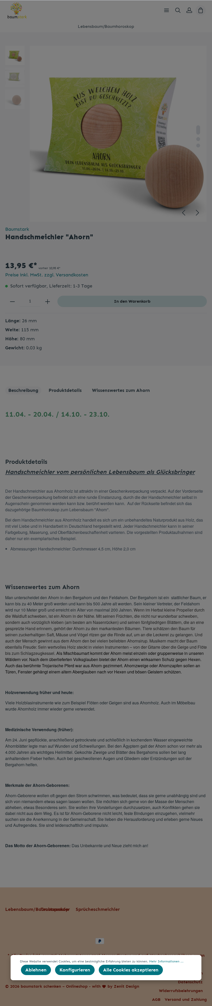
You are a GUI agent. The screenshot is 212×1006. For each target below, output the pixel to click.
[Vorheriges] (183, 212)
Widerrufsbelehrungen (181, 990)
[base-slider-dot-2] (198, 139)
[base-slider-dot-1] (198, 130)
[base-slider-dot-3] (198, 145)
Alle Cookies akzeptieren (130, 970)
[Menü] (166, 10)
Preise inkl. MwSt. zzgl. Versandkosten (46, 275)
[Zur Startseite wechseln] (17, 10)
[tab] (23, 390)
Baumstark (17, 229)
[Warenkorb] (200, 10)
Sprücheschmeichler (98, 909)
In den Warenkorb (132, 301)
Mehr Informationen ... (166, 961)
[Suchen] (178, 10)
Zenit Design (126, 986)
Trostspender (55, 909)
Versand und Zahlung (186, 999)
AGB (156, 999)
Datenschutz (190, 981)
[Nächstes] (197, 212)
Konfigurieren (74, 970)
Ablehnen (36, 970)
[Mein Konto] (189, 10)
